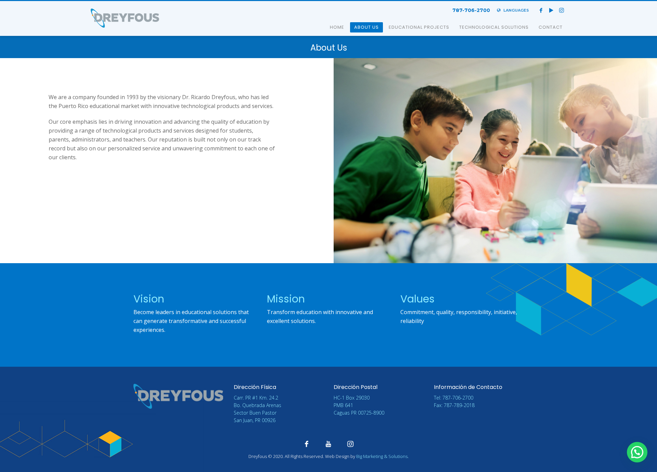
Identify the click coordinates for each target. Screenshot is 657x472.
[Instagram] (561, 10)
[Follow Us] (350, 443)
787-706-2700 (471, 10)
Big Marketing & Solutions (382, 456)
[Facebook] (541, 10)
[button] (637, 452)
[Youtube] (551, 10)
